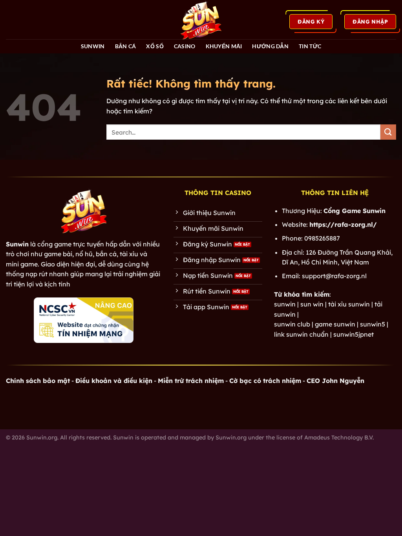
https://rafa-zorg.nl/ (343, 224)
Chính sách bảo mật (38, 381)
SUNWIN (93, 46)
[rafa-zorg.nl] (201, 19)
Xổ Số (154, 46)
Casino (185, 46)
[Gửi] (388, 132)
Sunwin (17, 244)
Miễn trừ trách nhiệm (191, 381)
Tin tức (310, 46)
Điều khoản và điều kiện (113, 381)
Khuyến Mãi (224, 46)
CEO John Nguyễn (335, 381)
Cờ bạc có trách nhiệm (265, 381)
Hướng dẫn (270, 46)
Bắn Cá (125, 46)
